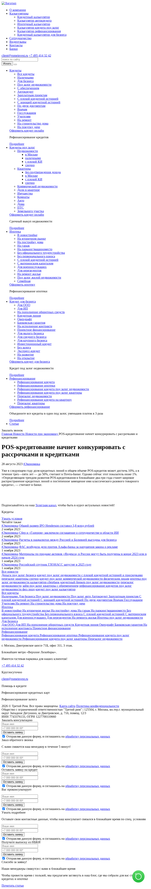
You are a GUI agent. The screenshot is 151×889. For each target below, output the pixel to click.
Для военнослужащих (32, 267)
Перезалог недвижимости (34, 396)
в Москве (31, 154)
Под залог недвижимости (34, 84)
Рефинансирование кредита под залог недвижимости (53, 389)
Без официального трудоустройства (41, 252)
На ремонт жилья (29, 274)
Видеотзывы (17, 41)
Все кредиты (25, 74)
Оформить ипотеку (22, 284)
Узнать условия (12, 518)
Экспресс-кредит (28, 351)
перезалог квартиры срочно (20, 578)
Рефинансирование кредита (36, 382)
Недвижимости (27, 151)
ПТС (20, 207)
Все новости (10, 571)
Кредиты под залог (22, 147)
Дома (20, 204)
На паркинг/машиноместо (34, 249)
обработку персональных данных (87, 736)
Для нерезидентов (29, 270)
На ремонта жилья (84, 617)
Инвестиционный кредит (34, 344)
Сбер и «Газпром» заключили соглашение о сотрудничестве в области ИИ (69, 532)
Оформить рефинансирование (29, 406)
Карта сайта (67, 706)
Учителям (23, 116)
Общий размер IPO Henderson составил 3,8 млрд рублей (56, 525)
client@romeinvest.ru (15, 55)
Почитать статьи (13, 885)
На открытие (26, 358)
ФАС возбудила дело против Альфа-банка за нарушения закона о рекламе (68, 547)
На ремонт (24, 120)
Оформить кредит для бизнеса (29, 361)
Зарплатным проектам (32, 95)
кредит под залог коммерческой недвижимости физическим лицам (84, 578)
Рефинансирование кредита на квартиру (44, 399)
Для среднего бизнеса (31, 337)
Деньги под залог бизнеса (19, 575)
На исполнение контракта (34, 326)
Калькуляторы (19, 13)
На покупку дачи (28, 127)
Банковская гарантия (31, 322)
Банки (13, 48)
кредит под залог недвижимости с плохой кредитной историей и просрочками (90, 575)
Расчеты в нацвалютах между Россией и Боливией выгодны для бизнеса (68, 539)
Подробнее (16, 144)
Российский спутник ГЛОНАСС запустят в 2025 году (55, 564)
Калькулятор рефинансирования (39, 31)
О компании (17, 10)
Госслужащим (26, 113)
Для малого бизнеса (30, 333)
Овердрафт (24, 319)
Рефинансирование (22, 378)
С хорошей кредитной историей (38, 102)
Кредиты (15, 70)
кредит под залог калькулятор (56, 589)
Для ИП (22, 308)
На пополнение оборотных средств (41, 312)
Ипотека (15, 231)
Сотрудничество (20, 38)
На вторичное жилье (36, 610)
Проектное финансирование (36, 329)
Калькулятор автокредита (34, 20)
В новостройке (27, 235)
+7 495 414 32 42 (40, 55)
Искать (7, 63)
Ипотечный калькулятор (33, 24)
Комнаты (23, 197)
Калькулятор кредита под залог (38, 27)
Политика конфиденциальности (97, 706)
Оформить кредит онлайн (26, 130)
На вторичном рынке (31, 238)
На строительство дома (32, 123)
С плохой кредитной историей (37, 98)
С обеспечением (28, 88)
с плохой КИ (33, 161)
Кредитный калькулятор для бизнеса (41, 34)
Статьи (14, 423)
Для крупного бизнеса (32, 340)
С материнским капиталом (35, 263)
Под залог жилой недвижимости (39, 277)
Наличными (25, 77)
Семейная (23, 281)
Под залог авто (81, 596)
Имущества (25, 193)
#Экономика (31, 464)
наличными (33, 158)
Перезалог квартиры (31, 403)
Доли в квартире (28, 190)
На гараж (23, 245)
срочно (30, 165)
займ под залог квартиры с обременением (50, 585)
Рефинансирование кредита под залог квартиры (49, 392)
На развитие (25, 354)
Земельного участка (30, 211)
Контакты (16, 45)
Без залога (24, 347)
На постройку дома (30, 242)
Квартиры (24, 168)
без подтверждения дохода (43, 172)
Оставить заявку (13, 732)
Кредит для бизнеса (22, 301)
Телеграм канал (45, 505)
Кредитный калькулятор (33, 17)
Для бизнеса (25, 81)
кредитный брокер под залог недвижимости (90, 582)
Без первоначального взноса (36, 256)
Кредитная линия (29, 315)
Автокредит (25, 91)
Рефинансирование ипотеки (36, 385)
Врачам (22, 109)
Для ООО (23, 305)
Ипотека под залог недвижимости (120, 617)
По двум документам (31, 105)
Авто (20, 200)
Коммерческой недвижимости (37, 186)
